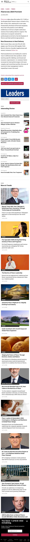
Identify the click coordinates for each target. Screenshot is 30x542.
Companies (4, 415)
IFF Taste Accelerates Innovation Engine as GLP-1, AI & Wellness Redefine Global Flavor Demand (15, 453)
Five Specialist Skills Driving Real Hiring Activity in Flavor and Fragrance (14, 240)
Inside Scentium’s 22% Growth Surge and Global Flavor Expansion (14, 329)
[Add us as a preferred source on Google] (16, 79)
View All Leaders (15, 103)
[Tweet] (12, 79)
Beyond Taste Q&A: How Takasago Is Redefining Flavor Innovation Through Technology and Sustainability (13, 208)
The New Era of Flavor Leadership (12, 273)
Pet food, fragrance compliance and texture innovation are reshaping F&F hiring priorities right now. (14, 246)
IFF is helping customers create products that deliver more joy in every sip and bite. (14, 458)
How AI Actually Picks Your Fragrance (11, 172)
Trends (13, 9)
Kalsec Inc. (14, 50)
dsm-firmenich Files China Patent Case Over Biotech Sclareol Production (12, 115)
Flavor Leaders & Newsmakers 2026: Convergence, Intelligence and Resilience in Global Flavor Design (14, 420)
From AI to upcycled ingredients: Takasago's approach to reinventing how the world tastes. (15, 214)
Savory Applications (7, 383)
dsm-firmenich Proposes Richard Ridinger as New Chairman (10, 123)
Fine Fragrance (4, 137)
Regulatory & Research (5, 128)
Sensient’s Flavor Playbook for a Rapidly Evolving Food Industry (14, 303)
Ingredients (3, 113)
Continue (15, 535)
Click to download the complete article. (12, 75)
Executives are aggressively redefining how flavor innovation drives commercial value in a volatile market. (15, 277)
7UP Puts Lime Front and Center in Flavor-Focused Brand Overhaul (10, 149)
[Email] (2, 79)
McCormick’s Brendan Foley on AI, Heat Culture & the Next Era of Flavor (14, 387)
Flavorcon (4, 19)
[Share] (5, 79)
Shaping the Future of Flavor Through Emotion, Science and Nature (13, 356)
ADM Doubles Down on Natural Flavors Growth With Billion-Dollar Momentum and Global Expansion (15, 516)
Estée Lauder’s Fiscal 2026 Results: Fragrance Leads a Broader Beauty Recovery (10, 141)
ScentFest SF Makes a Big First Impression (9, 156)
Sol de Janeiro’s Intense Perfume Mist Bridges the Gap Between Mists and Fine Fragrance (11, 165)
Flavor (7, 9)
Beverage (3, 146)
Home (2, 9)
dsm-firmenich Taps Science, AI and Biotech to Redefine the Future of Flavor (14, 484)
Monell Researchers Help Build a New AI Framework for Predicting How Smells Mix (11, 132)
